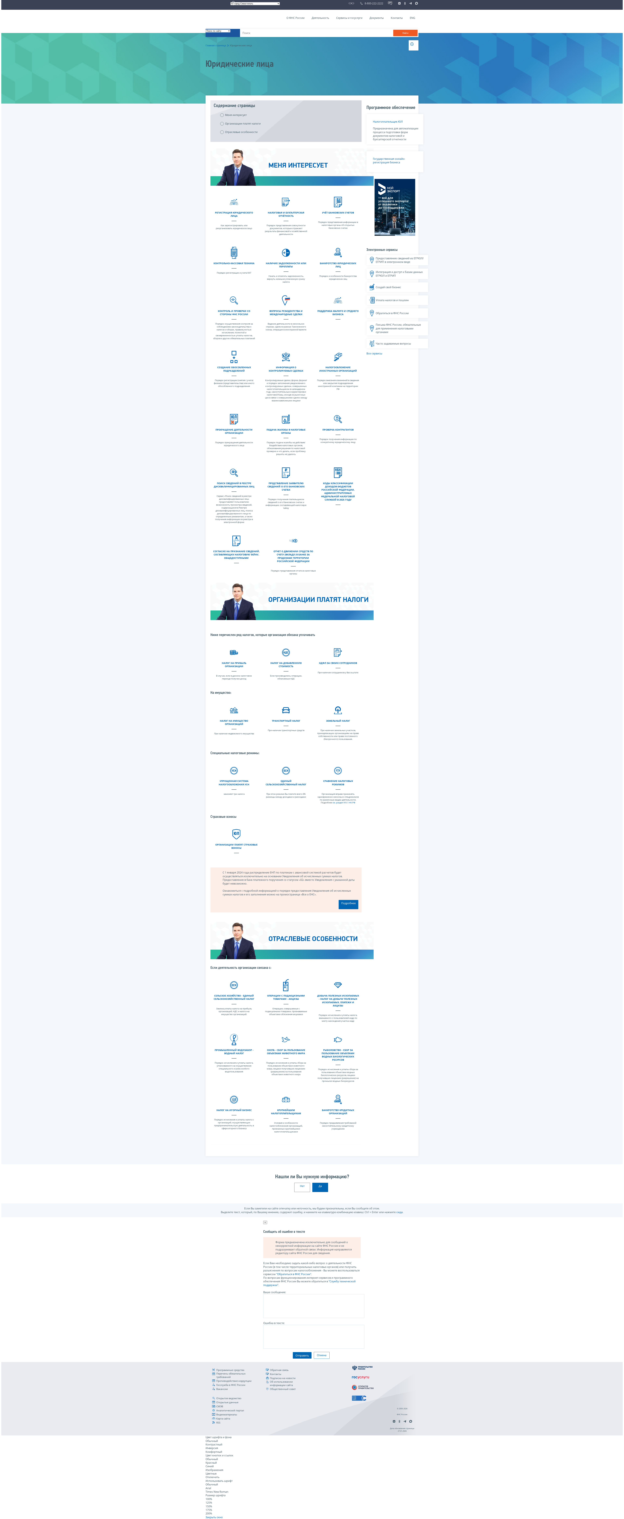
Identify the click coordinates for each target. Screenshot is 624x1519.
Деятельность (320, 18)
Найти (405, 33)
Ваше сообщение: (274, 1292)
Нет (302, 1186)
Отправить (302, 1355)
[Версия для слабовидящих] (352, 3)
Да (320, 1186)
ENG (412, 18)
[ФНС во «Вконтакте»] (399, 3)
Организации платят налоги (243, 123)
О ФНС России (295, 18)
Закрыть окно (214, 1517)
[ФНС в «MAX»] (416, 3)
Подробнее (348, 903)
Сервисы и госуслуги (349, 18)
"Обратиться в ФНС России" (293, 1274)
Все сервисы (374, 353)
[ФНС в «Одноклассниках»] (405, 3)
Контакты (397, 18)
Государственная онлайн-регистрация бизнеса (389, 160)
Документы (377, 18)
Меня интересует (236, 115)
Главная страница (216, 45)
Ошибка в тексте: (274, 1323)
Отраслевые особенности (241, 132)
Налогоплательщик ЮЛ (388, 121)
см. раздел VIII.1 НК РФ (344, 802)
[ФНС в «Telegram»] (410, 3)
